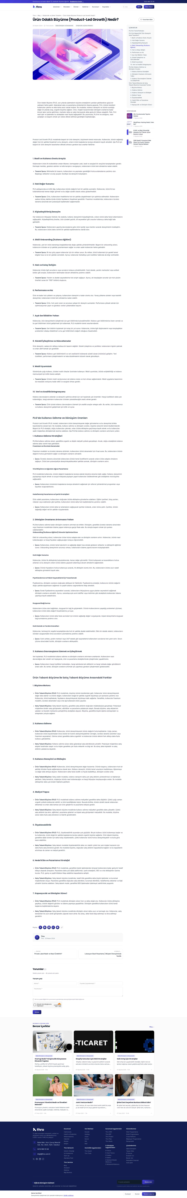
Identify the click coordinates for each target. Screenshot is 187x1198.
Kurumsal (95, 7)
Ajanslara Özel (68, 1158)
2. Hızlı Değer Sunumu (137, 40)
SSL (86, 1141)
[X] (34, 1159)
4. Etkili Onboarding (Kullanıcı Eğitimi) (140, 46)
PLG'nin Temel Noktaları (136, 31)
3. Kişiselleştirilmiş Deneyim (139, 43)
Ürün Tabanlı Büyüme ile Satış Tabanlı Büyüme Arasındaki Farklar (140, 84)
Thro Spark (88, 1151)
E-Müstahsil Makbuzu (112, 1164)
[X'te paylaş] (40, 927)
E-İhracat (129, 1153)
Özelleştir (128, 1194)
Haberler (66, 1139)
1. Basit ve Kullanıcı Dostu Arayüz (140, 38)
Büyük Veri (129, 1158)
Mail (86, 1143)
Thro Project (109, 1136)
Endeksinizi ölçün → (77, 1)
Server (87, 1139)
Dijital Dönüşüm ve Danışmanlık (64, 25)
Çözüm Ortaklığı (69, 1151)
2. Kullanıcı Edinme (136, 90)
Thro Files (108, 1139)
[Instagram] (43, 1159)
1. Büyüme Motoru (136, 87)
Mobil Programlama (132, 1134)
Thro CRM (108, 1132)
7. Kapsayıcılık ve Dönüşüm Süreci (141, 104)
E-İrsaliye (108, 1155)
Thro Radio (108, 1141)
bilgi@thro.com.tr (43, 1154)
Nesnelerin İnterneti (132, 1160)
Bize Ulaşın (149, 7)
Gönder (37, 1012)
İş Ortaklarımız (68, 1153)
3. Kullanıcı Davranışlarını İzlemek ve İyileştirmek (140, 79)
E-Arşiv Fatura (110, 1153)
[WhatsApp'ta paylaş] (53, 927)
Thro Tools (88, 1153)
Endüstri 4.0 (130, 1155)
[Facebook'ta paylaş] (44, 927)
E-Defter (108, 1157)
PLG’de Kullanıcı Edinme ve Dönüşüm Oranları (137, 68)
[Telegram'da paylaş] (57, 927)
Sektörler (85, 7)
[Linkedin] (40, 1159)
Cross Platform (131, 1136)
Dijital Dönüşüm (131, 1148)
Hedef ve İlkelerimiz (70, 1134)
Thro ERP (108, 1134)
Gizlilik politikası (68, 1195)
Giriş (139, 7)
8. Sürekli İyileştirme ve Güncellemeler (137, 58)
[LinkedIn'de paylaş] (49, 927)
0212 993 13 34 (149, 1)
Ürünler (76, 7)
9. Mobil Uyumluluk (136, 62)
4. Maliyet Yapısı (135, 95)
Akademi (67, 1168)
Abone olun (148, 1182)
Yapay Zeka (130, 1151)
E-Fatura (108, 1150)
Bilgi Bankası (68, 1172)
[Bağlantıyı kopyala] (62, 927)
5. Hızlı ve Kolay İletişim (137, 50)
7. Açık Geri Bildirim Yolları (138, 55)
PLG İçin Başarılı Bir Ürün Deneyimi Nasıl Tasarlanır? (140, 34)
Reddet (137, 1194)
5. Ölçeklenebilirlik (136, 97)
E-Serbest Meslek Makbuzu (111, 1161)
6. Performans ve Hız (137, 52)
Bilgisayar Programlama (133, 1139)
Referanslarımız (69, 1136)
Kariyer (66, 1141)
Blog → (152, 1027)
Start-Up (66, 1155)
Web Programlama (132, 1132)
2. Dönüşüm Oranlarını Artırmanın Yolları (140, 75)
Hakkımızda (67, 1132)
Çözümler (56, 7)
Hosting (87, 1134)
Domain (87, 1132)
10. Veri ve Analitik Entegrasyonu (140, 64)
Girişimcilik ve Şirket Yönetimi (52, 15)
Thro (34, 15)
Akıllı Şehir (129, 1162)
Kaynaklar (105, 7)
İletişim (66, 1143)
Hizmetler (66, 7)
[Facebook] (37, 1159)
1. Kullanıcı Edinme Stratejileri (139, 71)
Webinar (66, 1170)
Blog (39, 15)
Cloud (86, 1136)
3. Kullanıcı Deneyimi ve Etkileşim (140, 92)
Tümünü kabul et (149, 1194)
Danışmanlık (130, 1141)
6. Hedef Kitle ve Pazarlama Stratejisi (139, 101)
